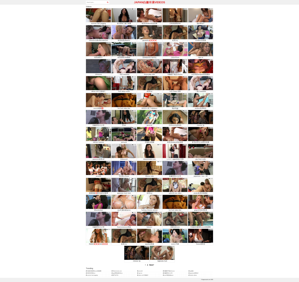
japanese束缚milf (194, 273)
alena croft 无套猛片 (143, 275)
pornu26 (140, 271)
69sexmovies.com (117, 271)
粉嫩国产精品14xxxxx (169, 271)
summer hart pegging (92, 275)
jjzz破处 (192, 271)
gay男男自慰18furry (117, 273)
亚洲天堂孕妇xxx (91, 273)
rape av (140, 273)
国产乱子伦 (115, 275)
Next (151, 265)
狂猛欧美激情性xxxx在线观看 (94, 271)
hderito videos (193, 275)
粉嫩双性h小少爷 (168, 273)
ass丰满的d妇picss (168, 275)
